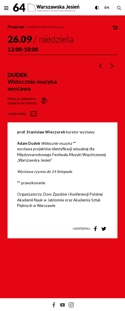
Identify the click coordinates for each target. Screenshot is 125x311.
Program (16, 26)
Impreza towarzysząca (46, 26)
